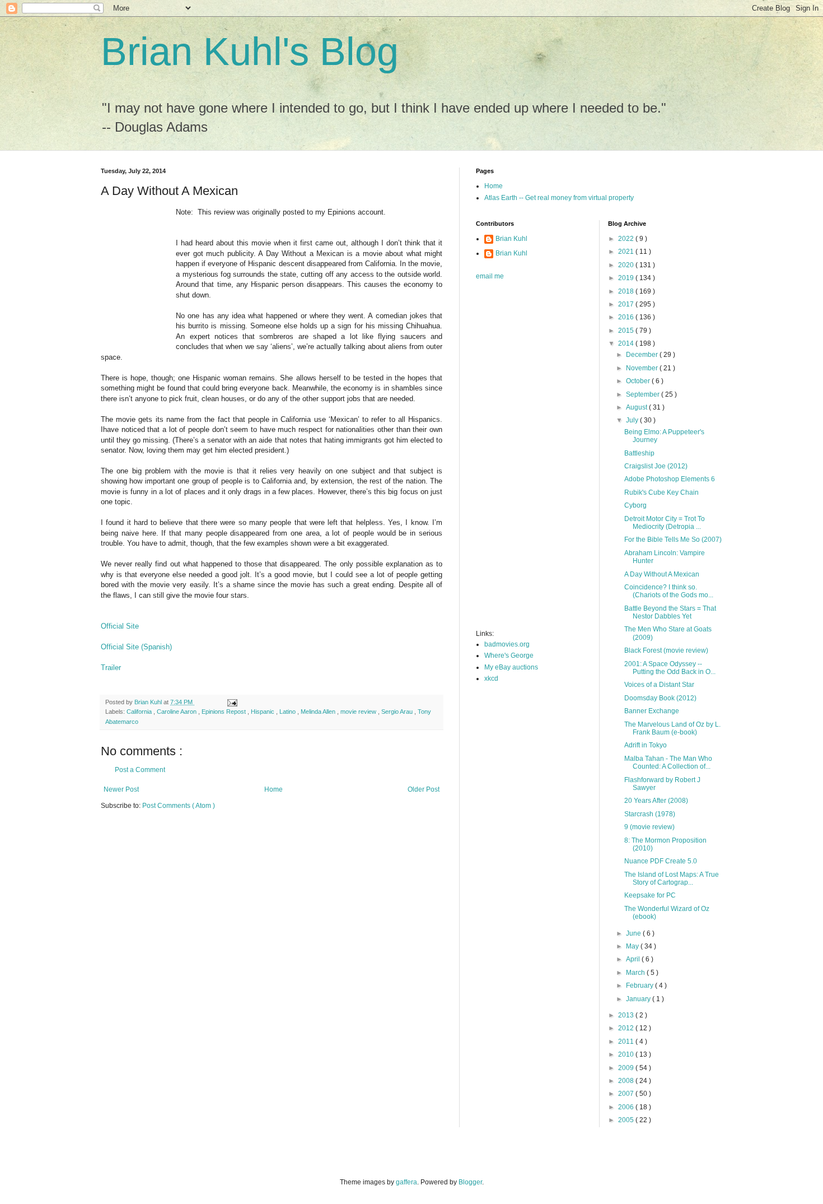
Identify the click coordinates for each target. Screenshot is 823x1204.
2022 (626, 239)
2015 (626, 330)
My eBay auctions (511, 667)
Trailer (111, 667)
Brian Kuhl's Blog (250, 51)
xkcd (491, 678)
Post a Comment (140, 770)
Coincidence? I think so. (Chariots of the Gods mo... (668, 591)
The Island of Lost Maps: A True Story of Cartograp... (671, 878)
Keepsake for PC (650, 895)
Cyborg (635, 505)
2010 (626, 1054)
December (643, 355)
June (634, 933)
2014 (626, 343)
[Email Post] (232, 702)
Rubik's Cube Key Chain (661, 492)
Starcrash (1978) (649, 814)
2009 (626, 1068)
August (637, 407)
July (633, 420)
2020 (626, 265)
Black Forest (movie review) (666, 650)
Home (273, 789)
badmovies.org (507, 644)
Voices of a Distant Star (659, 685)
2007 (626, 1094)
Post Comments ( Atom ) (178, 806)
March (636, 973)
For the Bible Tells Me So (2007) (673, 539)
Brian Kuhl (511, 239)
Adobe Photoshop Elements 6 (669, 479)
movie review (359, 711)
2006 (626, 1107)
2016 (626, 317)
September (643, 394)
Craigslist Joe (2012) (656, 466)
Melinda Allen (319, 711)
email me (490, 276)
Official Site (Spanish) (136, 647)
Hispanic (263, 711)
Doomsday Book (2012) (660, 698)
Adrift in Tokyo (645, 745)
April (634, 959)
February (640, 985)
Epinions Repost (224, 711)
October (639, 381)
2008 (626, 1081)
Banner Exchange (651, 711)
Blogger (470, 1182)
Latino (288, 711)
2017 (626, 304)
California (140, 711)
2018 (626, 291)
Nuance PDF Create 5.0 (660, 861)
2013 (626, 1015)
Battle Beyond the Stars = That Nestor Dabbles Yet (670, 612)
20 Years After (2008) (656, 801)
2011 (626, 1041)
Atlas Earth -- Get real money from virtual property (559, 198)
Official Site (120, 626)
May (633, 946)
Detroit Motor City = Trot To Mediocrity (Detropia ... (664, 523)
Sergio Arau (397, 711)
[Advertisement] (520, 458)
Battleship (639, 453)
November (643, 368)
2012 (626, 1028)
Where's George (509, 655)
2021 (626, 251)
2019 (626, 278)
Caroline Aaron (177, 711)
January (639, 999)
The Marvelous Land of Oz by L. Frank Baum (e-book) (672, 728)
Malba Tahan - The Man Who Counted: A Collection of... (668, 762)
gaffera (406, 1182)
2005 (626, 1120)
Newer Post (121, 789)
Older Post (423, 789)
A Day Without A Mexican (661, 574)
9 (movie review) (649, 827)
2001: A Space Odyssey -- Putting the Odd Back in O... (670, 668)
